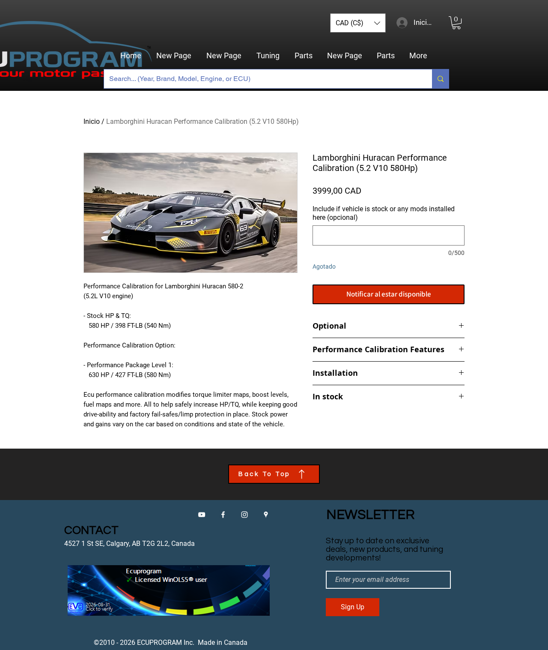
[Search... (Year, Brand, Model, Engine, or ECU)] (440, 78)
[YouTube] (201, 514)
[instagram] (244, 514)
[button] (358, 23)
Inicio (91, 121)
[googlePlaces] (266, 514)
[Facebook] (223, 514)
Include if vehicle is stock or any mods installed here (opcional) (384, 213)
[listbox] (358, 23)
